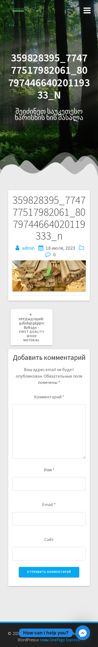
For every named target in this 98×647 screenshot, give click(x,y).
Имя (49, 469)
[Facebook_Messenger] (82, 632)
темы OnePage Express (59, 639)
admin (28, 248)
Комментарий (49, 396)
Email (49, 504)
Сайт (49, 539)
